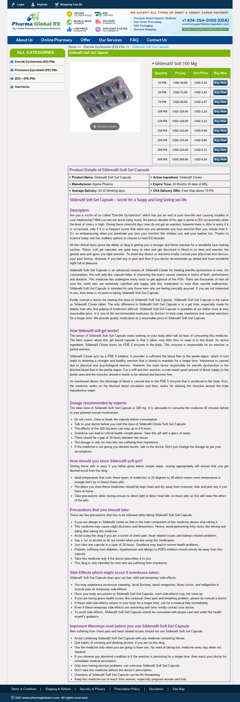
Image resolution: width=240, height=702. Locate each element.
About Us (24, 40)
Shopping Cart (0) (71, 4)
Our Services (110, 40)
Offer (85, 40)
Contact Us (157, 40)
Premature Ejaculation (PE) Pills (36, 70)
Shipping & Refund (58, 689)
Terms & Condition (23, 689)
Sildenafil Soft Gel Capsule (150, 47)
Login (20, 4)
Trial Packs (22, 87)
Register (42, 4)
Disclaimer (156, 689)
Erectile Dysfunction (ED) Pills (35, 61)
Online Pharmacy (56, 40)
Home (74, 47)
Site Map (178, 689)
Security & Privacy (92, 689)
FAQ (134, 40)
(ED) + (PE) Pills (25, 78)
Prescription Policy (127, 689)
